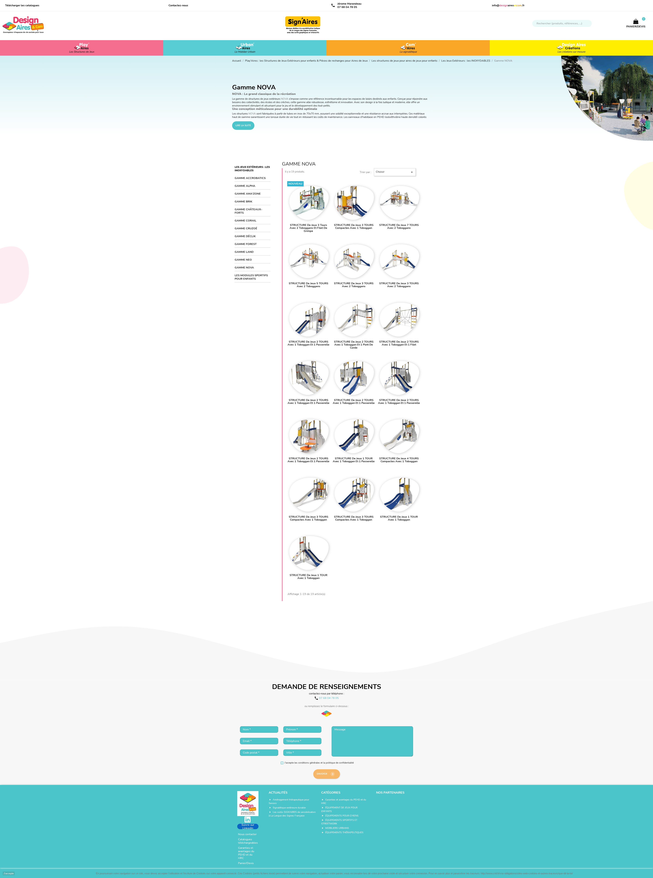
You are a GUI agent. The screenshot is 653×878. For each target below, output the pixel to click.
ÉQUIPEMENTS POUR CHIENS (341, 815)
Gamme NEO (243, 260)
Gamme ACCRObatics (250, 178)
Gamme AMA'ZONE (248, 194)
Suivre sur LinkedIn (247, 826)
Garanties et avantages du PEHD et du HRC (246, 853)
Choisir (395, 172)
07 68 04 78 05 (347, 7)
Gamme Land (244, 252)
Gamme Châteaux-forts (248, 211)
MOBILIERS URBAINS (337, 828)
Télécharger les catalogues (22, 5)
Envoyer (326, 774)
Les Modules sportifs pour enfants (251, 277)
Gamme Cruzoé (246, 228)
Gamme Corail (245, 221)
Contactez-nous (178, 5)
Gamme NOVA (244, 267)
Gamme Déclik (245, 236)
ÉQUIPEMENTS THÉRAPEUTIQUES (344, 832)
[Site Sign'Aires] (303, 26)
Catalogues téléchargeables (248, 841)
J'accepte (9, 873)
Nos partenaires (390, 793)
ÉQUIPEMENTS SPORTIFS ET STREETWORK (339, 821)
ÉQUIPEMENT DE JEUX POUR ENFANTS (339, 809)
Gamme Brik (243, 201)
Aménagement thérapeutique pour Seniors (289, 801)
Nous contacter (247, 834)
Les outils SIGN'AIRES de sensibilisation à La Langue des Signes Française (292, 813)
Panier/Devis (246, 863)
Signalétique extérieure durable (289, 807)
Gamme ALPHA (245, 186)
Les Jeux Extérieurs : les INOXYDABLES (252, 168)
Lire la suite (243, 125)
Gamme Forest (246, 244)
